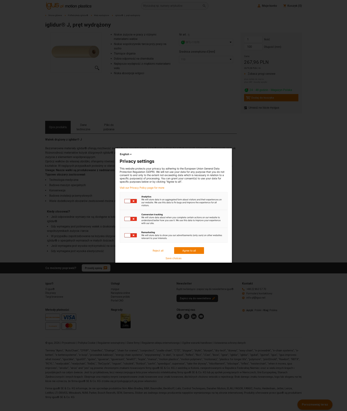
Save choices (173, 258)
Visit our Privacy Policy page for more (142, 187)
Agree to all (189, 250)
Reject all (158, 250)
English (124, 154)
